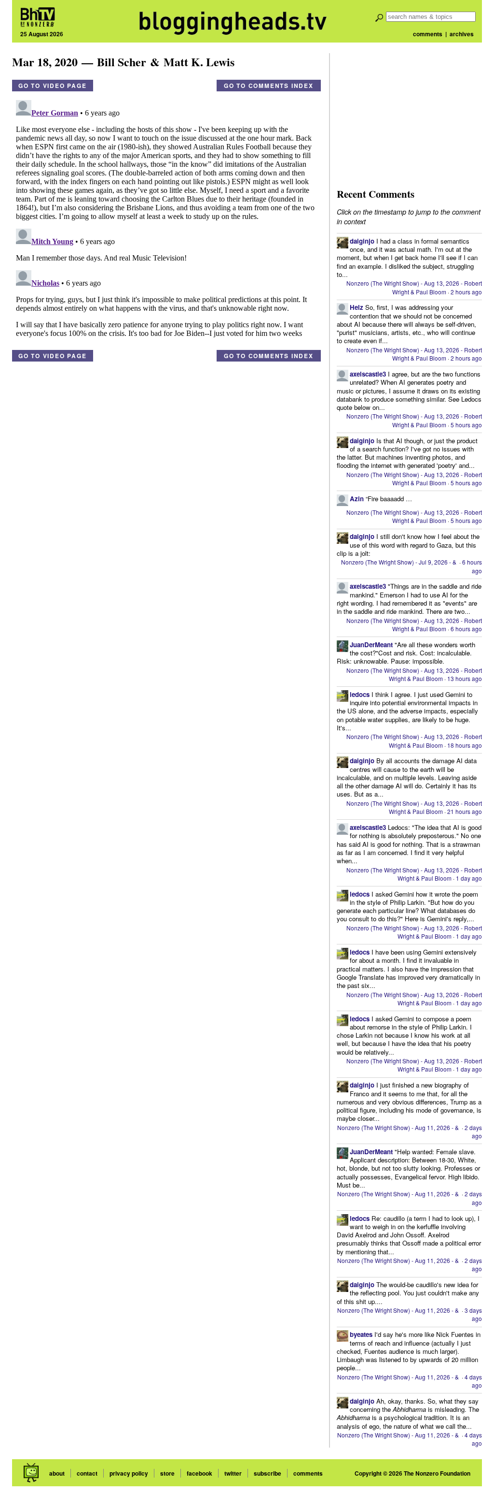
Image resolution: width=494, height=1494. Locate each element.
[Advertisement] (409, 113)
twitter (233, 1473)
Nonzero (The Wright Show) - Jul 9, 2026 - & (399, 562)
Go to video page (52, 85)
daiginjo (362, 241)
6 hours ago (472, 566)
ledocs (360, 694)
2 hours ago (466, 292)
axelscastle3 (368, 373)
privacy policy (129, 1473)
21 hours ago (464, 811)
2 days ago (473, 1131)
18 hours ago (464, 745)
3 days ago (473, 1314)
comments (427, 33)
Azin (357, 498)
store (167, 1473)
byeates (361, 1334)
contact (87, 1473)
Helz (356, 307)
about (57, 1473)
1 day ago (469, 878)
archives (462, 33)
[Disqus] (166, 217)
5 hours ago (466, 425)
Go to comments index (269, 85)
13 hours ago (464, 678)
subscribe (267, 1473)
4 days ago (473, 1381)
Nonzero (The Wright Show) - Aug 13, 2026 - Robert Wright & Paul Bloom (414, 287)
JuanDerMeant (371, 644)
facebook (199, 1473)
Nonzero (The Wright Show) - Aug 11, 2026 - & (398, 1127)
